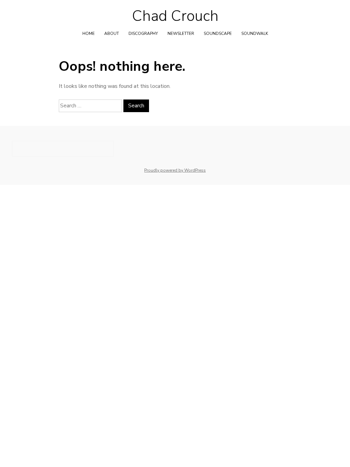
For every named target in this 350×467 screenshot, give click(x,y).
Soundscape (218, 33)
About (111, 33)
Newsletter (180, 33)
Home (88, 33)
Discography (143, 33)
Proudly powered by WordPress (175, 170)
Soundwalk (254, 33)
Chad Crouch (175, 16)
